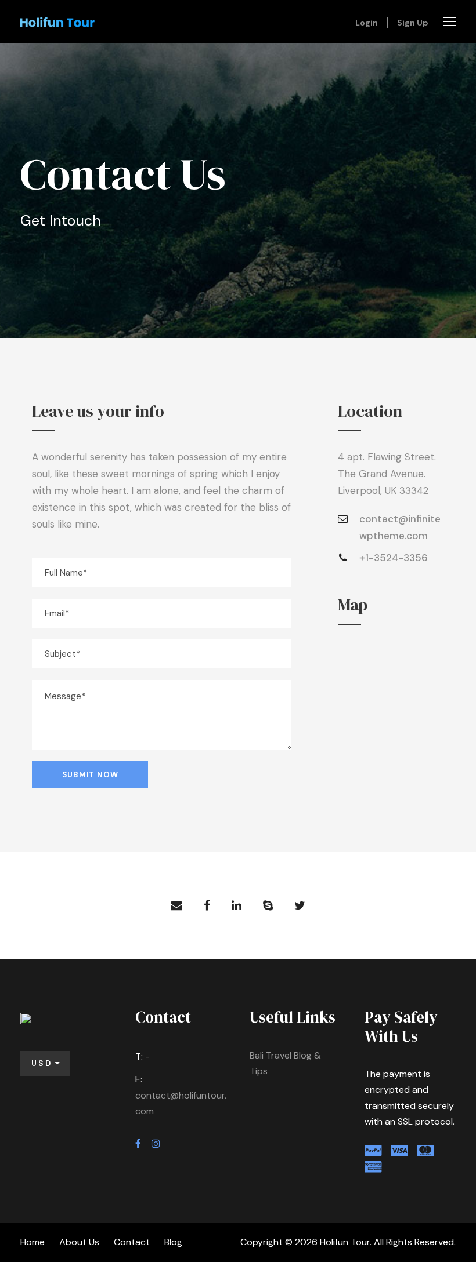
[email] (176, 905)
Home (32, 1242)
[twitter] (299, 905)
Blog (173, 1242)
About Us (79, 1242)
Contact (132, 1242)
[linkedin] (236, 905)
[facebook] (207, 905)
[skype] (268, 905)
